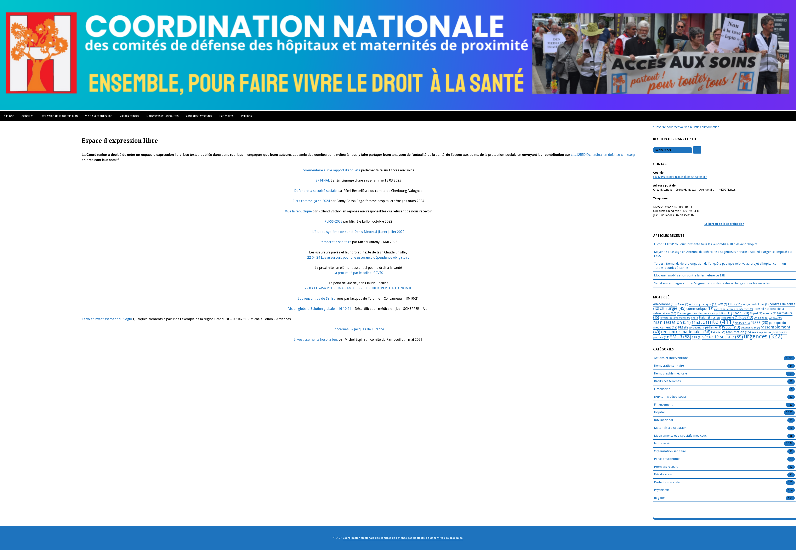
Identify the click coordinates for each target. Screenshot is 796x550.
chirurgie (673, 308)
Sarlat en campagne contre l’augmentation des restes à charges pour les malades (712, 283)
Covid (741, 313)
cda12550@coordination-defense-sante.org (603, 154)
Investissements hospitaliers (316, 340)
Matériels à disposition (670, 428)
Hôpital (659, 412)
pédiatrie (713, 327)
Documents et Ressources (162, 116)
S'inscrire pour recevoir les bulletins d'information (686, 127)
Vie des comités (129, 116)
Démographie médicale (670, 373)
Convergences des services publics (704, 313)
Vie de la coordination (98, 116)
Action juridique (703, 304)
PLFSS (759, 322)
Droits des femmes (667, 381)
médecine (742, 323)
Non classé (662, 443)
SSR (696, 337)
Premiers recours (666, 467)
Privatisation (663, 474)
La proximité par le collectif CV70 (358, 273)
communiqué (699, 308)
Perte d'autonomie (667, 459)
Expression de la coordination (59, 116)
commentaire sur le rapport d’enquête (331, 170)
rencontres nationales (685, 332)
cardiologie (760, 304)
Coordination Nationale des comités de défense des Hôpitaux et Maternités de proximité (403, 537)
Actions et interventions (671, 358)
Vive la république (298, 211)
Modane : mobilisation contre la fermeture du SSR (689, 275)
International (663, 420)
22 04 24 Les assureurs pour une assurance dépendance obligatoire (358, 257)
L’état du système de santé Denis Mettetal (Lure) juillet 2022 (358, 232)
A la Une (9, 116)
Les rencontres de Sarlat (316, 298)
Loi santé (761, 317)
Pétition (731, 327)
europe (769, 313)
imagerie (731, 317)
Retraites (718, 332)
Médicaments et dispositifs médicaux (680, 435)
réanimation (738, 332)
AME (722, 304)
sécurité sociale (722, 336)
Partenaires (226, 116)
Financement (663, 404)
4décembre (665, 304)
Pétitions (246, 116)
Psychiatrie (662, 490)
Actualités (27, 116)
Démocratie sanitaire (335, 242)
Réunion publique (763, 332)
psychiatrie (696, 327)
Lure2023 (775, 317)
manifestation (672, 322)
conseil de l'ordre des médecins (733, 309)
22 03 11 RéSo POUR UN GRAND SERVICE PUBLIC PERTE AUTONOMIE (358, 288)
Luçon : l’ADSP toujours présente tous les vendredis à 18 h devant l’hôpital (706, 244)
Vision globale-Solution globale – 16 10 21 (320, 309)
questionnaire (750, 327)
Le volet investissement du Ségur (107, 319)
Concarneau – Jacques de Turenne (358, 329)
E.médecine (662, 389)
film (694, 317)
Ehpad (756, 313)
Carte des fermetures (199, 116)
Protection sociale (667, 482)
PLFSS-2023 (333, 221)
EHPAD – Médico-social (670, 397)
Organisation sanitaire (670, 451)
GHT (716, 317)
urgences (763, 336)
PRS (683, 327)
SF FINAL (322, 180)
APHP (735, 304)
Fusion (705, 317)
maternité (713, 321)
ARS (746, 304)
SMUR (680, 336)
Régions (659, 498)
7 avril (682, 304)
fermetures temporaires (675, 317)
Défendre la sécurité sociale (315, 191)
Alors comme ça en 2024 (311, 201)
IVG (747, 317)
